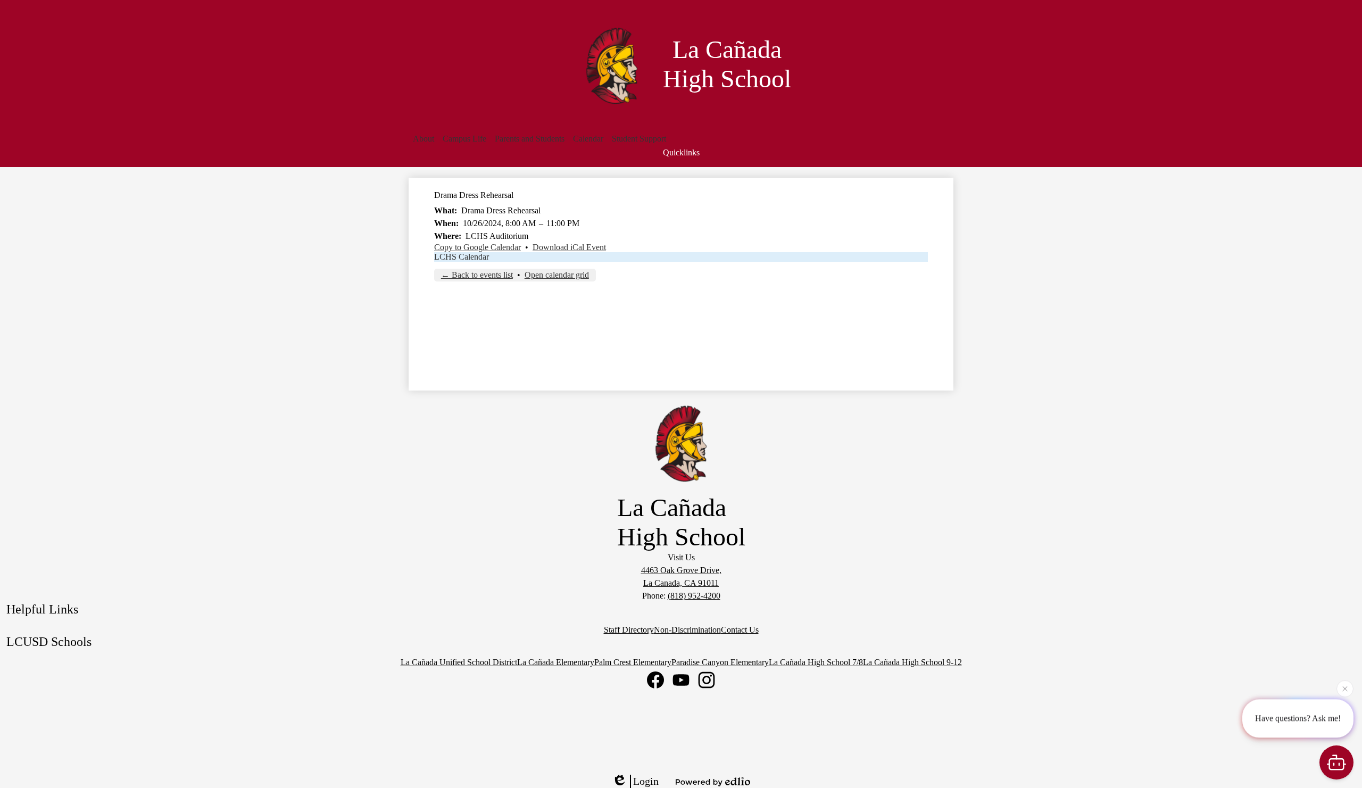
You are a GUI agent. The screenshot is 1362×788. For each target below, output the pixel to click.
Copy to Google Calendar (477, 247)
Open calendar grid (557, 274)
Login (646, 781)
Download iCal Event (569, 247)
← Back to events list (477, 274)
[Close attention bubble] (1344, 687)
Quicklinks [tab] (681, 152)
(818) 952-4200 (694, 595)
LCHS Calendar (461, 256)
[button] (423, 139)
